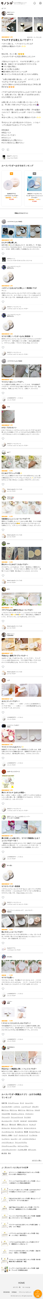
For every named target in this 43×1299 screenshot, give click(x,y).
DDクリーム (21, 1110)
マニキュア (32, 1124)
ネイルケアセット (34, 1132)
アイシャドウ (6, 1117)
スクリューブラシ (23, 1146)
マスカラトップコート (17, 1114)
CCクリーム (13, 1110)
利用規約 (14, 1292)
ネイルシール (6, 1128)
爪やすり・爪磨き (7, 1135)
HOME (21, 1283)
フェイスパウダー (7, 1106)
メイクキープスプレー (29, 1139)
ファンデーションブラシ (9, 1146)
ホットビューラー (7, 1121)
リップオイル (33, 1135)
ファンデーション (13, 1103)
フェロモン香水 (22, 1149)
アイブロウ (27, 1117)
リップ (15, 1135)
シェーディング (26, 1106)
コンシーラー (29, 1103)
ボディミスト (32, 1149)
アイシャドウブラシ (21, 1142)
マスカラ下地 (6, 1114)
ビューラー (14, 1139)
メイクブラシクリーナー (9, 1149)
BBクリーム (5, 1110)
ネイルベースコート (30, 1128)
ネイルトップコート (17, 1128)
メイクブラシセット (8, 1142)
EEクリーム (30, 1110)
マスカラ (37, 1110)
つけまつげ (23, 1121)
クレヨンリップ (23, 1135)
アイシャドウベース (17, 1117)
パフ (20, 1139)
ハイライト (16, 1106)
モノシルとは (26, 1287)
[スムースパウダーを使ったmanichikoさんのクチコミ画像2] (25, 24)
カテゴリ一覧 (16, 1287)
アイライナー (29, 1114)
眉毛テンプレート (22, 1124)
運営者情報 (6, 1292)
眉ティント (5, 1124)
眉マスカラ (12, 1124)
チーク (22, 1103)
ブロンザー (35, 1106)
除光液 (26, 1132)
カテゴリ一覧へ (36, 1160)
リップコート (6, 1139)
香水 (9, 1153)
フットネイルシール (8, 1132)
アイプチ (16, 1121)
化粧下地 (4, 1103)
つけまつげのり (32, 1121)
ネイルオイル (19, 1132)
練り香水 (4, 1153)
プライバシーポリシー (25, 1292)
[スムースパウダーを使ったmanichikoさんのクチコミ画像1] (9, 24)
